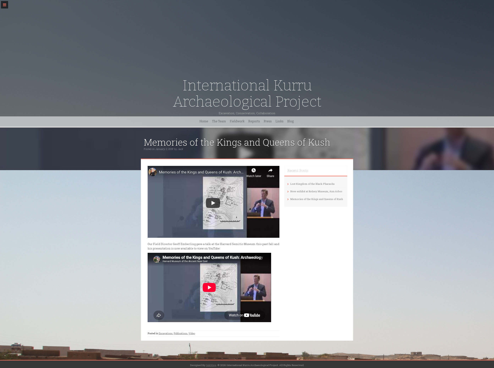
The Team (219, 121)
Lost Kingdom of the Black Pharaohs (312, 184)
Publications (180, 333)
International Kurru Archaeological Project (247, 93)
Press (268, 121)
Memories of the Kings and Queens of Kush (316, 199)
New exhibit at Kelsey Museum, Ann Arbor (316, 191)
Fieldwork (237, 121)
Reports (254, 121)
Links (279, 121)
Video (192, 333)
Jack (180, 149)
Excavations (166, 333)
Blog (290, 121)
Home (204, 121)
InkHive (211, 365)
